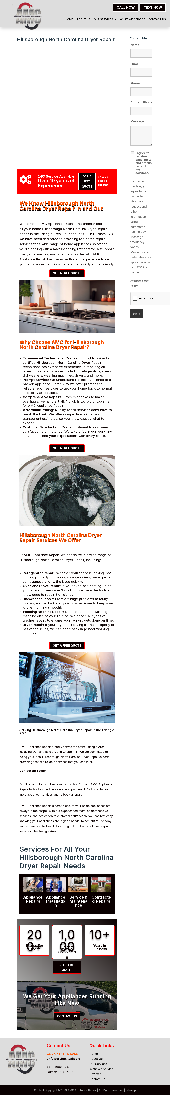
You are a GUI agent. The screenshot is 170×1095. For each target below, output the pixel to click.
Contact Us (157, 19)
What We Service (132, 19)
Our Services (103, 19)
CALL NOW (126, 7)
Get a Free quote (87, 181)
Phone (135, 83)
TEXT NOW (153, 7)
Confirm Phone (141, 102)
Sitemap (131, 1090)
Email (134, 64)
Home (69, 19)
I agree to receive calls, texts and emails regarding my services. (143, 163)
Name (134, 45)
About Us (83, 19)
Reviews (95, 1074)
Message (137, 121)
